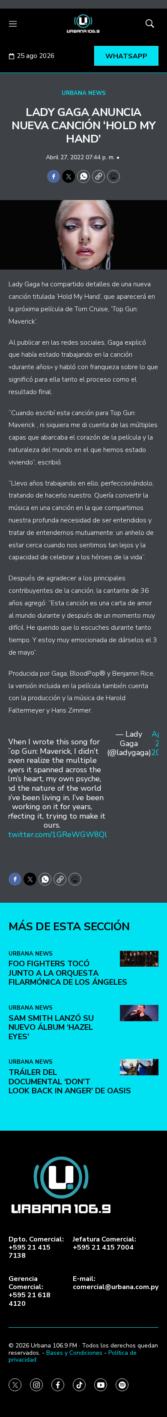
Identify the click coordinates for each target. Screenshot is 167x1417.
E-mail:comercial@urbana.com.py (115, 1283)
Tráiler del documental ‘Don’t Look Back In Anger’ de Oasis (70, 1081)
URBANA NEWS (84, 93)
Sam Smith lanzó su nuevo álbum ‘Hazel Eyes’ (51, 1027)
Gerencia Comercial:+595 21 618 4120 (30, 1291)
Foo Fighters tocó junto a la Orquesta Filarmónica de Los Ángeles (68, 973)
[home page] (83, 23)
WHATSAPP (126, 56)
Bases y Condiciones (74, 1353)
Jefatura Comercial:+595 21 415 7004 (104, 1243)
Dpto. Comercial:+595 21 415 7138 (36, 1247)
